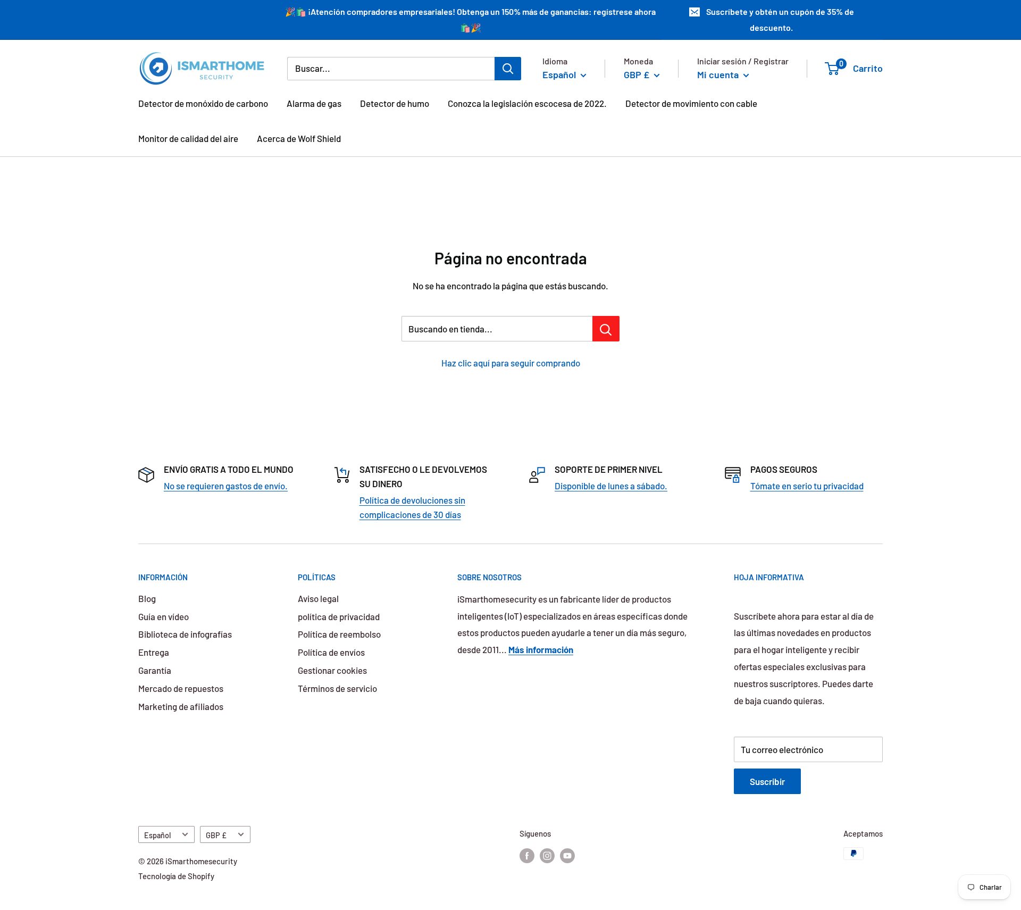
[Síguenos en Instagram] (547, 855)
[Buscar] (508, 68)
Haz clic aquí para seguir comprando (510, 362)
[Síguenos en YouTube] (567, 855)
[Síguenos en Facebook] (527, 855)
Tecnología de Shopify (176, 876)
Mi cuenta (719, 74)
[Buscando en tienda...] (606, 328)
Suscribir (767, 781)
